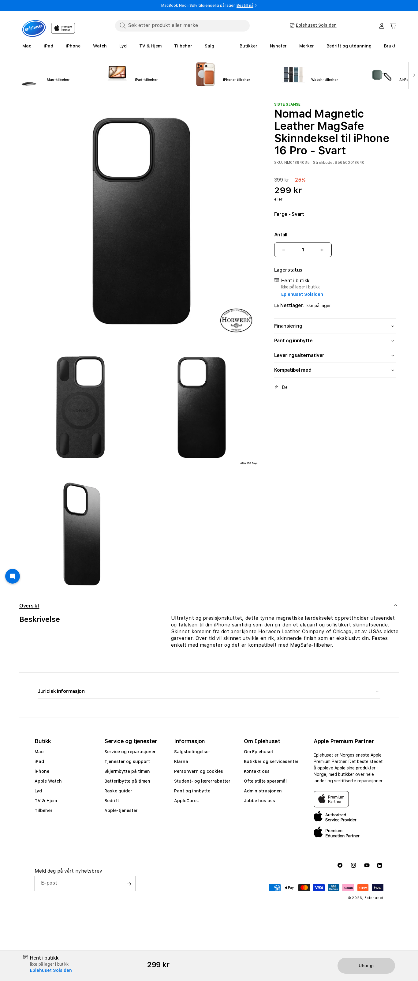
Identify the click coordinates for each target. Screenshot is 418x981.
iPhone (42, 771)
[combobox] (182, 25)
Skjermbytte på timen (127, 771)
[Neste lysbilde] (413, 75)
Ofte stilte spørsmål (265, 781)
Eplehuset (373, 898)
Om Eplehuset (258, 751)
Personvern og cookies (198, 771)
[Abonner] (129, 883)
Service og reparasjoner (130, 751)
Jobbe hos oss (259, 800)
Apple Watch (48, 781)
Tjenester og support (127, 761)
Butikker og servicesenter (271, 761)
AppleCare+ (186, 800)
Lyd (38, 790)
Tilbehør (44, 810)
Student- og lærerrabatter (202, 781)
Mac (39, 751)
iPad (39, 761)
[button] (393, 26)
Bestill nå (245, 5)
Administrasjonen (263, 790)
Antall (280, 235)
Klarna (181, 761)
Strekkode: (323, 162)
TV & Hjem (46, 800)
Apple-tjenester (121, 810)
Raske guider (118, 790)
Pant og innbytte (192, 790)
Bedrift (111, 800)
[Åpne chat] (12, 576)
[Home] (34, 28)
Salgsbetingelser (192, 751)
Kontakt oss (257, 771)
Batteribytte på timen (127, 781)
